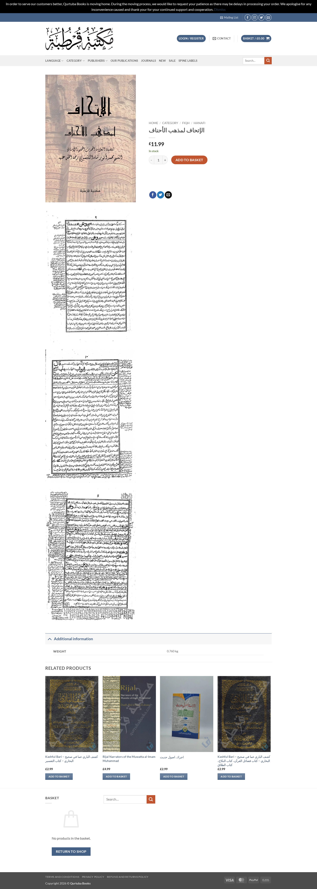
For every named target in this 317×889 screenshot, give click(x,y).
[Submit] (268, 60)
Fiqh (186, 123)
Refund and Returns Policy (128, 876)
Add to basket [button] (59, 776)
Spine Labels (188, 60)
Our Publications (124, 60)
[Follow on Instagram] (254, 17)
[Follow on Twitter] (261, 17)
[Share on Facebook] (152, 195)
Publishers (96, 60)
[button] (229, 17)
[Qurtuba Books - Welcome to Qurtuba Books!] (79, 38)
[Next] (270, 732)
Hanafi (199, 123)
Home (153, 123)
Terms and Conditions (62, 876)
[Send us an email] (268, 17)
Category (74, 60)
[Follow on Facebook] (248, 17)
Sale (172, 60)
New (162, 60)
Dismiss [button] (220, 9)
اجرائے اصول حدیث (172, 757)
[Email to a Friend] (168, 195)
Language (53, 60)
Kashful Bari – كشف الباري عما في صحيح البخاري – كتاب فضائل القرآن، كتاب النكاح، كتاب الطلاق (244, 760)
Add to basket (189, 160)
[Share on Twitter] (160, 195)
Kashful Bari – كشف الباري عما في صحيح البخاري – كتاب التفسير (71, 759)
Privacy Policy (93, 876)
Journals (148, 60)
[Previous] (45, 732)
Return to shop (71, 851)
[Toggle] (49, 638)
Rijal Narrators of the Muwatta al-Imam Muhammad (129, 759)
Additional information (73, 639)
